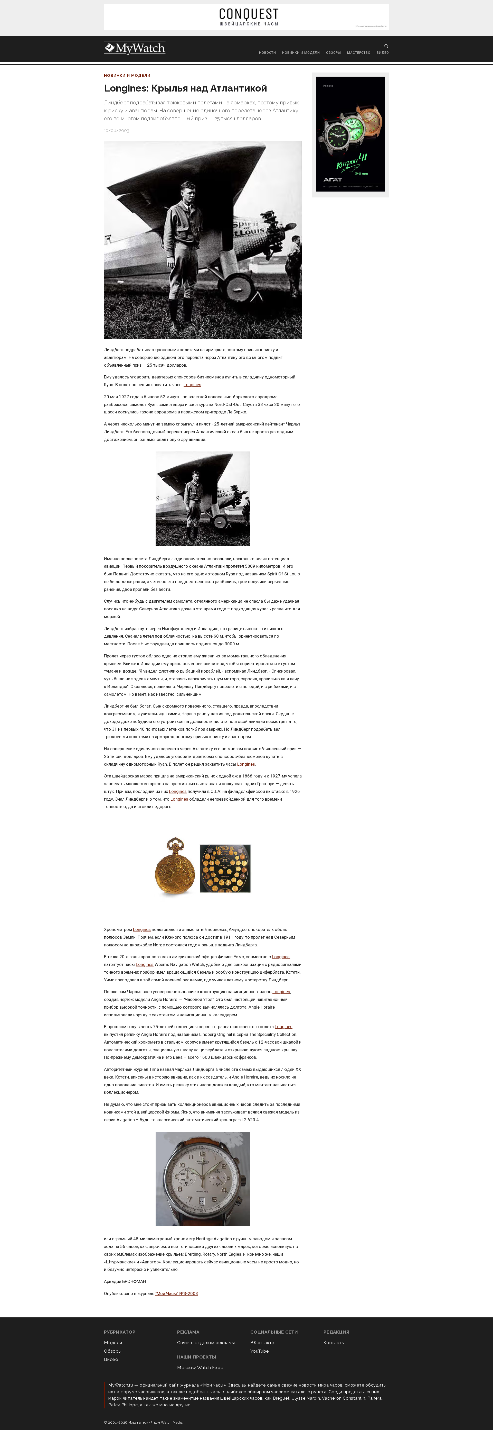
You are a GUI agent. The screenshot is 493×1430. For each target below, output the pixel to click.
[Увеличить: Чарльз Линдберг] (203, 499)
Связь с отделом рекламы (206, 1342)
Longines (192, 384)
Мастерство (359, 53)
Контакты (334, 1342)
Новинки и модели (301, 53)
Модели (113, 1342)
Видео (383, 53)
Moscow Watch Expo (200, 1367)
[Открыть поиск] (386, 46)
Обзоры (333, 53)
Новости (267, 53)
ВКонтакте (262, 1342)
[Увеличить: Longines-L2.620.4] (203, 1179)
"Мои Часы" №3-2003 (176, 1293)
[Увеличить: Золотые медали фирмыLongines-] (203, 868)
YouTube (259, 1351)
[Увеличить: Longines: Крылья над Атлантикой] (203, 240)
